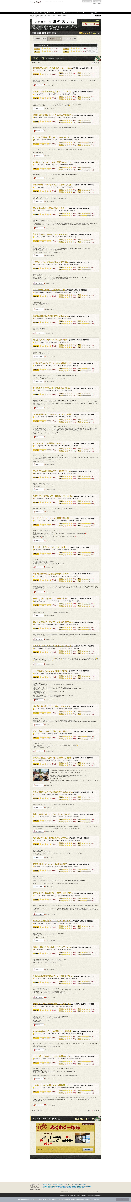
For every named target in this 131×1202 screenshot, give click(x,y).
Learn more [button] (97, 1199)
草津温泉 (45, 1186)
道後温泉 (74, 1186)
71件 (98, 33)
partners (47, 1199)
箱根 (49, 1186)
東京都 (65, 1184)
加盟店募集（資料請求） (66, 1191)
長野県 (76, 1184)
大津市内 (79, 1187)
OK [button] (122, 1199)
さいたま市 (56, 1187)
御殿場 (64, 1187)
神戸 (83, 1187)
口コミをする (69, 39)
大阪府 (69, 1184)
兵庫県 (57, 1184)
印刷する (87, 1149)
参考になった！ (39, 84)
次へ (97, 62)
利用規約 (82, 1195)
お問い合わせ (98, 1191)
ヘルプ (93, 1191)
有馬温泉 (52, 1186)
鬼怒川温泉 (88, 1186)
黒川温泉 (79, 1186)
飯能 (61, 1187)
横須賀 (50, 1187)
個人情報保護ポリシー (64, 1195)
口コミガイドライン (86, 1191)
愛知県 (80, 1184)
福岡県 (84, 1184)
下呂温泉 (62, 1186)
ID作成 (99, 3)
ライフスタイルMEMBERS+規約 (91, 1195)
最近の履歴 (97, 1)
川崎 (46, 1187)
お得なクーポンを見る (90, 24)
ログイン (95, 3)
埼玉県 (49, 1184)
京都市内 (74, 1187)
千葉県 (53, 1184)
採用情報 (99, 1195)
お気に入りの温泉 (87, 1)
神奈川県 (45, 1184)
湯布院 (83, 1186)
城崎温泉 (57, 1186)
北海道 (72, 1184)
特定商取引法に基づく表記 (75, 1195)
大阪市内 (69, 1187)
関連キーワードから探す (35, 1189)
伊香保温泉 (68, 1186)
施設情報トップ (40, 39)
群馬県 (61, 1184)
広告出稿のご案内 (76, 1191)
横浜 (44, 1187)
